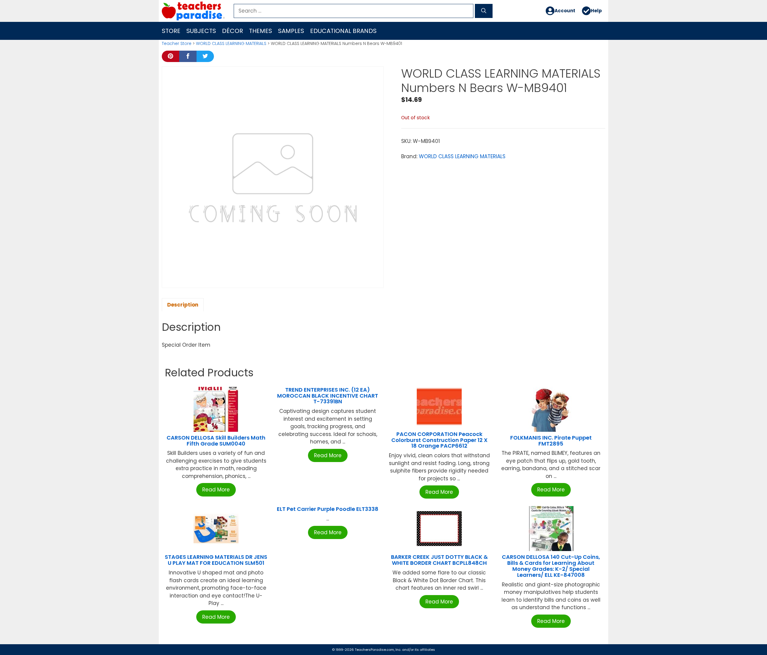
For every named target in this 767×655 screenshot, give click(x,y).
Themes (260, 31)
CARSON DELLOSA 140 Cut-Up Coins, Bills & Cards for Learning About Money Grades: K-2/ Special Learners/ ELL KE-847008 (551, 565)
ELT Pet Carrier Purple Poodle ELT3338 (327, 509)
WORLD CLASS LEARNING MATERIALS (231, 43)
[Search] (484, 11)
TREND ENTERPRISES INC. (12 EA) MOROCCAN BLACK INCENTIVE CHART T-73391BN (327, 395)
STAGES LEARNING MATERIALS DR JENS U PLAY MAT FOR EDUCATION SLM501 (216, 560)
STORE (171, 31)
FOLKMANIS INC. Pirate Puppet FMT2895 (551, 440)
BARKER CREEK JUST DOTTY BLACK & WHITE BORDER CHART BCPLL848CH (439, 560)
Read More (216, 489)
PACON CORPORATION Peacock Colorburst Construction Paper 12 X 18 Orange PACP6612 (439, 440)
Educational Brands (343, 31)
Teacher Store (176, 43)
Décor (232, 31)
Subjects (201, 31)
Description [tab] (182, 304)
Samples (291, 31)
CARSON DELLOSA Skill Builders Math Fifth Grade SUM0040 (216, 440)
